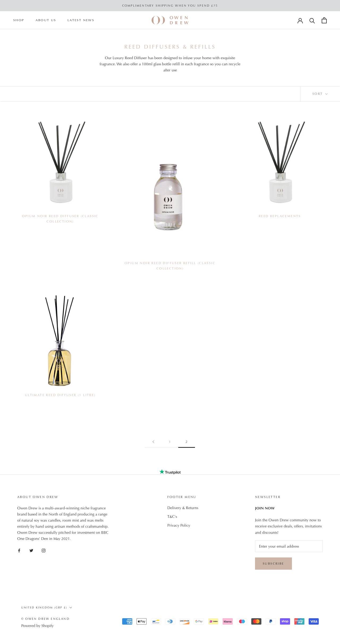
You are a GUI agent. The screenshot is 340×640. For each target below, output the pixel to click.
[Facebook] (19, 550)
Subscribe (273, 563)
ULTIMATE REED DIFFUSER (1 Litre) (60, 395)
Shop (18, 20)
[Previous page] (153, 442)
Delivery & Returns (182, 507)
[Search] (312, 20)
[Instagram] (43, 550)
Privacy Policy (178, 525)
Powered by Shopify (37, 625)
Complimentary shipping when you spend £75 (170, 5)
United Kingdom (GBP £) (44, 607)
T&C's (172, 516)
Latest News (80, 20)
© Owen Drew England (45, 619)
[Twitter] (31, 550)
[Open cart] (324, 20)
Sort (318, 94)
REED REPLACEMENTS (280, 216)
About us (46, 20)
